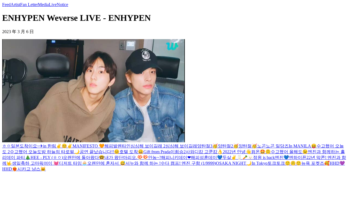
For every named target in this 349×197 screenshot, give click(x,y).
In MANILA (300, 146)
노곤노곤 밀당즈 (273, 146)
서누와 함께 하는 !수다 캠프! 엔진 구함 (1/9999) (170, 163)
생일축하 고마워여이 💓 (35, 163)
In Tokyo (259, 163)
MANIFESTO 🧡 (88, 146)
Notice (62, 4)
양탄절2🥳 (228, 146)
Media (43, 4)
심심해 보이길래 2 (148, 146)
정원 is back (264, 157)
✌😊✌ (64, 146)
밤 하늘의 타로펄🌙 (60, 151)
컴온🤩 (258, 151)
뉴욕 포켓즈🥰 (315, 163)
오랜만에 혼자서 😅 (106, 163)
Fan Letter (29, 4)
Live (53, 4)
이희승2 (178, 151)
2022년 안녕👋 (237, 151)
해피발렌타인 (117, 146)
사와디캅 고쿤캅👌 (204, 151)
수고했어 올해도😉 (289, 151)
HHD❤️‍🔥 (9, 169)
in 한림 (49, 146)
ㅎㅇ (6, 146)
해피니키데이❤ (176, 157)
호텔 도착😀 (131, 151)
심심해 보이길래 (181, 146)
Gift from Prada (156, 151)
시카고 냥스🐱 (31, 169)
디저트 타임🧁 (73, 163)
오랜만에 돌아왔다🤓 (83, 157)
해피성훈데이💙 (206, 157)
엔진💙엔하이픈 (290, 157)
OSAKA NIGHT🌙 (234, 163)
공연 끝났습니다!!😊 (99, 151)
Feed (6, 4)
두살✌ (229, 157)
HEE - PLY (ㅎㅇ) (47, 157)
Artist (15, 4)
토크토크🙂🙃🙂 (284, 163)
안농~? (154, 157)
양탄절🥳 (248, 146)
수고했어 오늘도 (25, 151)
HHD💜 (337, 163)
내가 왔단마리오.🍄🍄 (126, 157)
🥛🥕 (242, 157)
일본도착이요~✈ (27, 146)
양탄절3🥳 (207, 146)
